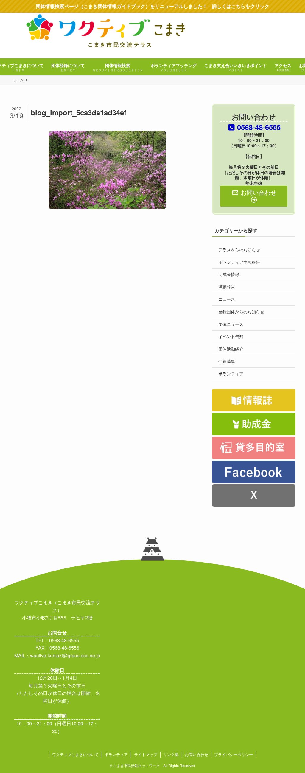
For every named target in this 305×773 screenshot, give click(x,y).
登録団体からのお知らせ (241, 312)
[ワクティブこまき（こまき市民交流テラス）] (152, 36)
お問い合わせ (196, 754)
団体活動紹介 (230, 349)
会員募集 (226, 361)
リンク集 (171, 754)
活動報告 (226, 287)
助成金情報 (228, 274)
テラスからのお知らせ (239, 249)
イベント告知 (230, 336)
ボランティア (230, 374)
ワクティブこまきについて (75, 754)
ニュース (226, 299)
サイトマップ (145, 754)
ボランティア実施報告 (239, 262)
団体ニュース (230, 324)
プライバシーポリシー (233, 754)
